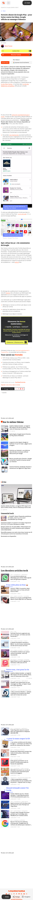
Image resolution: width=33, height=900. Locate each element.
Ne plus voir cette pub (7, 418)
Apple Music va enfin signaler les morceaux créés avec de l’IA (20, 661)
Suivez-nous (5, 62)
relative (8, 293)
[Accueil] (3, 3)
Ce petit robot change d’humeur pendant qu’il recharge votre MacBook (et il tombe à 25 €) (19, 814)
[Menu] (8, 3)
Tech (4, 11)
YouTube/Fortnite (20, 382)
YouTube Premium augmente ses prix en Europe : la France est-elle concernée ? (20, 634)
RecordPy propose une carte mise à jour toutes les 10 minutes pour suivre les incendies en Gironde (16, 533)
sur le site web (22, 214)
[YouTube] (6, 894)
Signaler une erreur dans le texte (10, 385)
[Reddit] (19, 894)
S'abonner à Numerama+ (15, 342)
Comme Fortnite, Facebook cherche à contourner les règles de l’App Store (20, 467)
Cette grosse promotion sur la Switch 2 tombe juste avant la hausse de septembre (19, 762)
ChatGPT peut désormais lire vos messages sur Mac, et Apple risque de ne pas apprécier (20, 684)
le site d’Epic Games (6, 84)
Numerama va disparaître (8, 536)
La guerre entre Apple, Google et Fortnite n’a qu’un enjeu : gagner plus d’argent (20, 443)
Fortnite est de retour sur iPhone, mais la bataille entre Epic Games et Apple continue (16, 363)
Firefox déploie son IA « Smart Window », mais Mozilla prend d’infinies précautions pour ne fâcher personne (19, 795)
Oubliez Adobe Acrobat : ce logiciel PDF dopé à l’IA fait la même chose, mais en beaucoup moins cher (19, 427)
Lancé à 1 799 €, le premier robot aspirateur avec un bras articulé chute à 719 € (20, 590)
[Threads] (27, 894)
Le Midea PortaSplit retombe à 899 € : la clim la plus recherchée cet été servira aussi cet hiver (20, 644)
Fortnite (19, 355)
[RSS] (22, 894)
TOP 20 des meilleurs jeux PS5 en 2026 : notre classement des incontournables (16, 359)
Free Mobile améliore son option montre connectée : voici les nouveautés (20, 653)
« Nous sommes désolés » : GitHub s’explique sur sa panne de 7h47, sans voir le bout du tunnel (20, 693)
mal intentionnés (14, 135)
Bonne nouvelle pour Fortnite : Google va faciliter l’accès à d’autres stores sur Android (20, 460)
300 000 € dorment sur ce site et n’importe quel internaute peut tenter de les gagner (20, 771)
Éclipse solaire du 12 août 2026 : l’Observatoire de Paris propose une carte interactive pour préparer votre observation (16, 528)
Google (4, 392)
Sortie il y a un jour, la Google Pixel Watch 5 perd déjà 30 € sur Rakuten (21, 598)
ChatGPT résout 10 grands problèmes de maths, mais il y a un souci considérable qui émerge (19, 518)
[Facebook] (16, 894)
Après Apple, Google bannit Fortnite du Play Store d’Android (20, 434)
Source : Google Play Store (10, 238)
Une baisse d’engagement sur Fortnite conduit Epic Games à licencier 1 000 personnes (17, 372)
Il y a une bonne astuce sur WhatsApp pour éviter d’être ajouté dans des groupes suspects (20, 577)
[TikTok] (9, 894)
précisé (17, 262)
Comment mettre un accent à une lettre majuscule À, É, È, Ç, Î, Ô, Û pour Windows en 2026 (16, 523)
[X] (11, 894)
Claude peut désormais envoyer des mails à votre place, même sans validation (20, 753)
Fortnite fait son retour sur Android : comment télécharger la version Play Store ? (15, 377)
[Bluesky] (24, 894)
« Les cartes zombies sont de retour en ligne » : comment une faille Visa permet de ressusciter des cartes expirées (21, 743)
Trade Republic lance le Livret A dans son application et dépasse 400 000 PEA (20, 731)
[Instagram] (14, 894)
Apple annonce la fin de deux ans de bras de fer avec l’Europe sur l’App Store (20, 804)
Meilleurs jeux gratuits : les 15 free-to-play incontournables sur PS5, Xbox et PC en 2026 (16, 368)
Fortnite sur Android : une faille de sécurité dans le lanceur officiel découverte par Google (19, 452)
